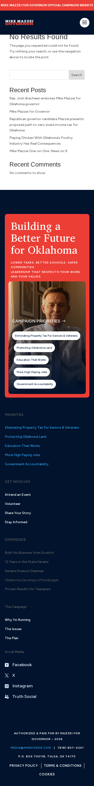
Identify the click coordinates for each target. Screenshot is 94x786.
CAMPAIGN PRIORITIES (36, 321)
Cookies (47, 774)
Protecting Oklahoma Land (34, 347)
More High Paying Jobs (32, 372)
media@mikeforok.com (31, 747)
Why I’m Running (17, 620)
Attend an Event (18, 495)
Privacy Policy (24, 765)
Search (76, 75)
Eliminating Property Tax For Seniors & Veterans (46, 335)
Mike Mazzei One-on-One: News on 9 (38, 151)
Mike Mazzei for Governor (29, 112)
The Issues (13, 629)
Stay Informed (16, 522)
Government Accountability (35, 384)
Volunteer (12, 504)
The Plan (11, 638)
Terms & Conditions (63, 765)
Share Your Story (18, 513)
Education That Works (31, 359)
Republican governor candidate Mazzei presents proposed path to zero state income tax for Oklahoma (46, 125)
